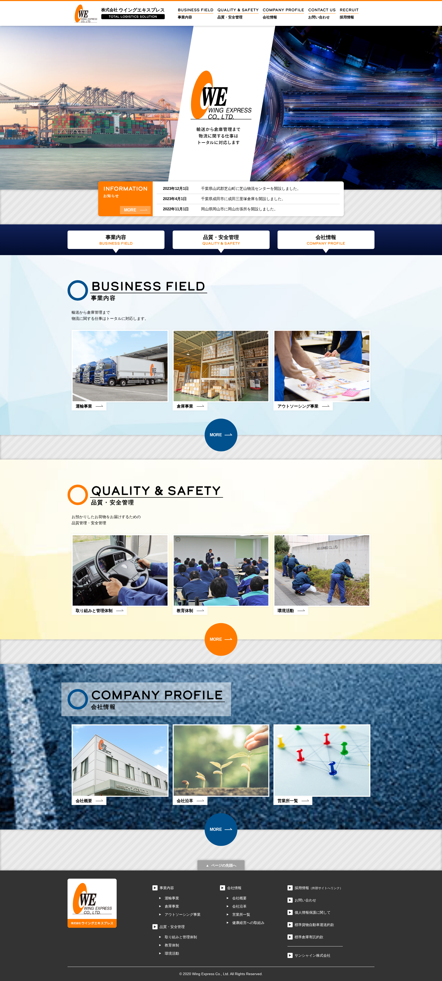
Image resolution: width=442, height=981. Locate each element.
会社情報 (234, 888)
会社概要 (239, 898)
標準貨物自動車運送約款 (314, 925)
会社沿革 (239, 906)
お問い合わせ (305, 900)
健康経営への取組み (248, 923)
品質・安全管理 (172, 927)
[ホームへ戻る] (92, 924)
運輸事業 (172, 898)
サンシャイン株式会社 (312, 955)
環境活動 (172, 953)
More (130, 210)
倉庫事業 (172, 906)
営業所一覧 (241, 914)
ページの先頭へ (223, 865)
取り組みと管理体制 (181, 937)
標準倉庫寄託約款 (309, 937)
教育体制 (172, 945)
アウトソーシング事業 (183, 914)
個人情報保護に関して (312, 912)
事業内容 (167, 888)
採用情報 (319, 888)
